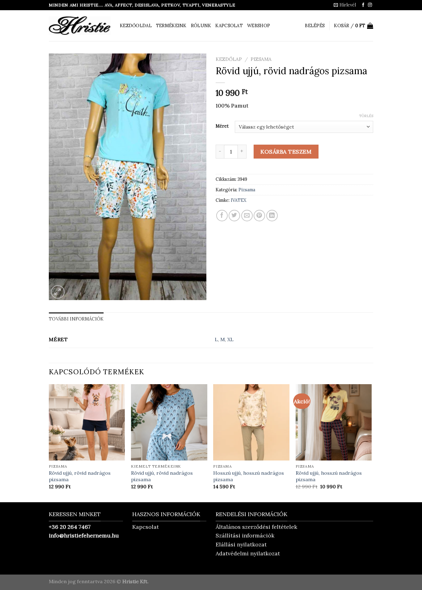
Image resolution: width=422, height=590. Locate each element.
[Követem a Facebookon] (363, 5)
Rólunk (201, 25)
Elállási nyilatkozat (241, 544)
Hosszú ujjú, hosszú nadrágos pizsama (248, 476)
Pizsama (261, 59)
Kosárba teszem (286, 151)
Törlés (366, 116)
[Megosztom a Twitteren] (234, 215)
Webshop (258, 25)
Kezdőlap (229, 59)
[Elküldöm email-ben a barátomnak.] (247, 215)
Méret (222, 126)
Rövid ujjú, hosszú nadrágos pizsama (329, 476)
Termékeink (171, 25)
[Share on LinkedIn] (272, 215)
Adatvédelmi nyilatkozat (248, 553)
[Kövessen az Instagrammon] (370, 5)
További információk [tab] (76, 319)
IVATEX (238, 200)
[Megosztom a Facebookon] (222, 215)
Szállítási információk (245, 535)
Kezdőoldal (136, 25)
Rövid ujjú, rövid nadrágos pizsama (80, 476)
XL (230, 339)
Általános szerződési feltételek (256, 526)
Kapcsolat (229, 25)
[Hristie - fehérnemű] (80, 25)
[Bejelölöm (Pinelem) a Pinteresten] (259, 215)
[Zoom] (57, 292)
